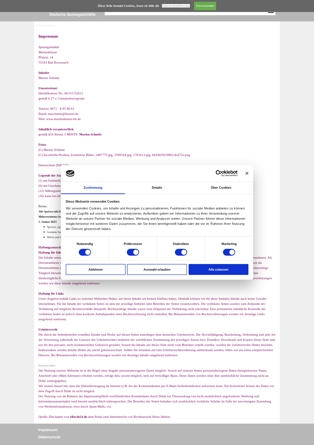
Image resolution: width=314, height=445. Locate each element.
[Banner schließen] (246, 173)
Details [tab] (157, 187)
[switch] (133, 252)
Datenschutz (47, 365)
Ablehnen (95, 269)
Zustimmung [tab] (93, 187)
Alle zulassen (218, 269)
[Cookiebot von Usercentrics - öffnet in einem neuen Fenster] (219, 173)
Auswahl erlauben (157, 269)
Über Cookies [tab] (221, 187)
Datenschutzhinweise (176, 5)
